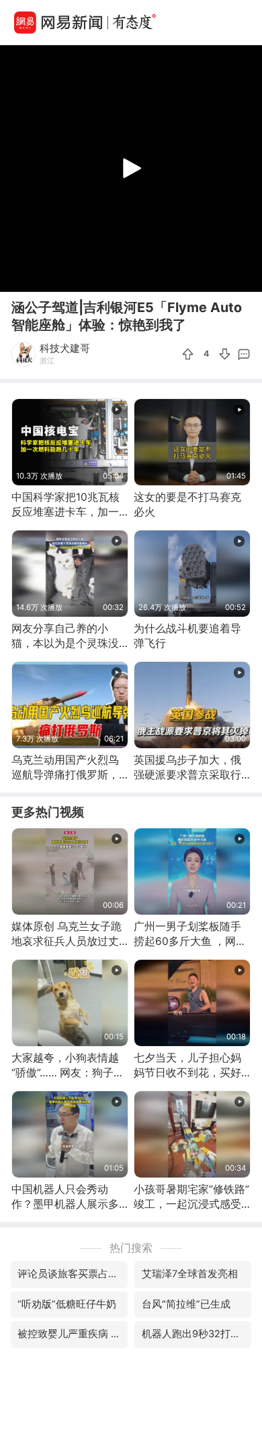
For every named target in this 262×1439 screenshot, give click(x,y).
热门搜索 (131, 1248)
